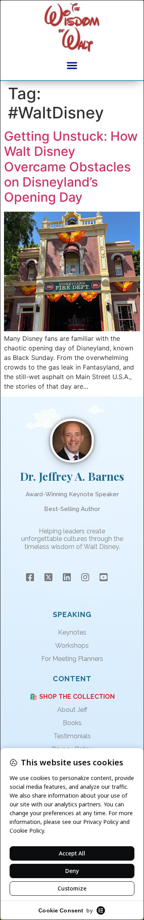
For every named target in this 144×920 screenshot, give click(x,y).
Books (72, 723)
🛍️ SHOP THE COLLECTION (72, 696)
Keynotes (72, 632)
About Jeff (72, 710)
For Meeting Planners (72, 658)
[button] (72, 65)
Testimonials (72, 736)
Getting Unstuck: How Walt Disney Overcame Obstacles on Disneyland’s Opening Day (71, 166)
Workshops (72, 645)
